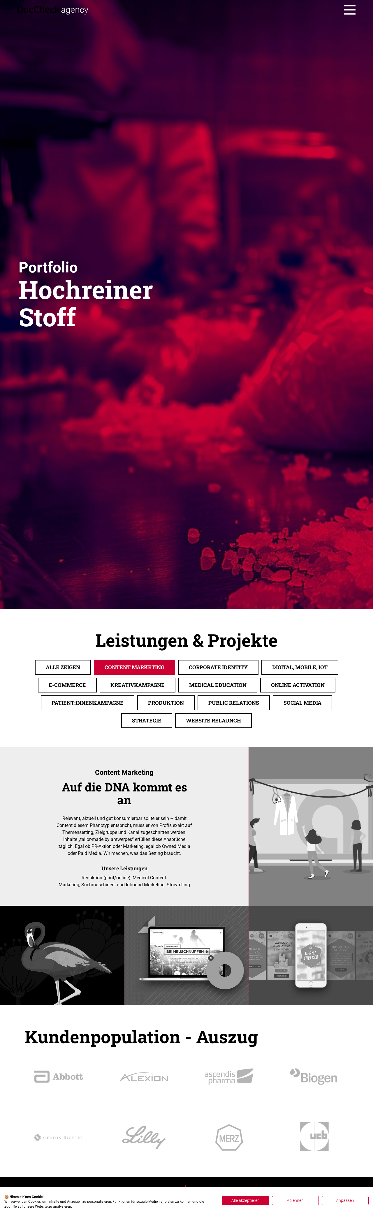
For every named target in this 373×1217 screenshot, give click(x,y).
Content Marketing (134, 667)
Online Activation (298, 684)
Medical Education (218, 684)
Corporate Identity (218, 667)
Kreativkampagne (137, 684)
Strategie (146, 720)
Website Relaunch (213, 720)
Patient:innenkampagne (88, 702)
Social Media (302, 702)
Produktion (166, 702)
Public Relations (233, 702)
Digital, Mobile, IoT (300, 667)
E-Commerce (67, 684)
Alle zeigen (63, 667)
